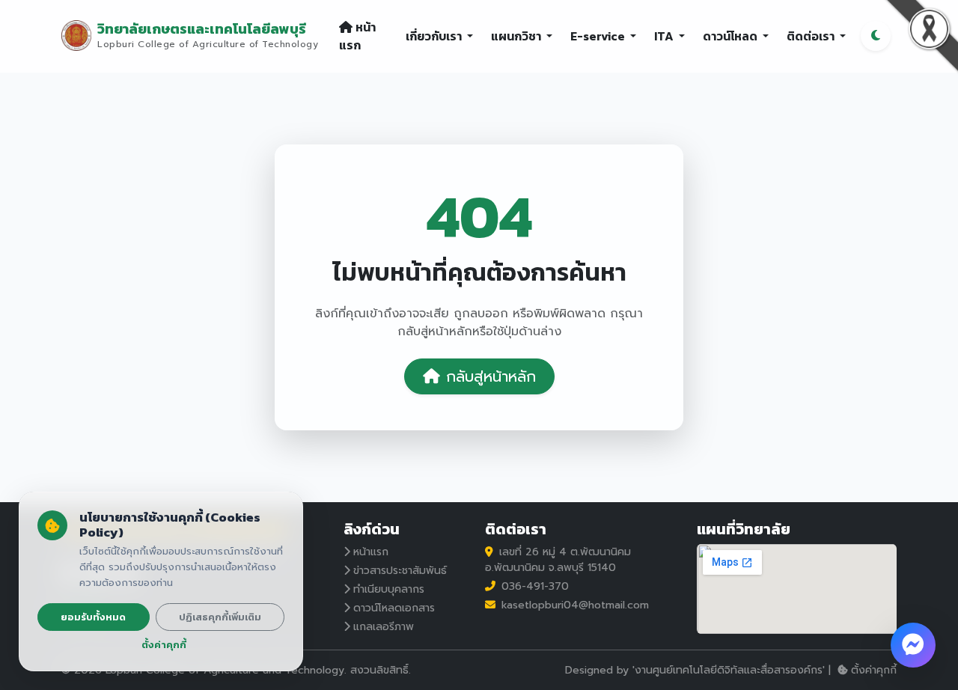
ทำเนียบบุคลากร (388, 589)
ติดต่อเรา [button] (812, 36)
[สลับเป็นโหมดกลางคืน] (876, 36)
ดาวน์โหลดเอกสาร (394, 608)
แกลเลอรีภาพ (383, 627)
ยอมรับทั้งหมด (93, 617)
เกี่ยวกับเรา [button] (435, 36)
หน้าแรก (357, 36)
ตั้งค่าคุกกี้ (874, 670)
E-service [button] (598, 36)
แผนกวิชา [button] (517, 36)
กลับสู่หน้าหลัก (491, 376)
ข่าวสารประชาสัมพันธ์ (400, 570)
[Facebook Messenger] (913, 645)
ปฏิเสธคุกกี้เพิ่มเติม (220, 617)
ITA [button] (665, 36)
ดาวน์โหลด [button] (731, 36)
